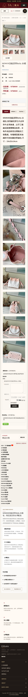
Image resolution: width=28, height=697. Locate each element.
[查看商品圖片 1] (5, 52)
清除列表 (18, 443)
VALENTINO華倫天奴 (6, 481)
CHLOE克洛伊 (4, 479)
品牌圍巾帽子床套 (5, 459)
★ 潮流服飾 (4, 450)
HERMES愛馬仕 (5, 476)
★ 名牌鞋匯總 (4, 452)
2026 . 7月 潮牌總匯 (6, 445)
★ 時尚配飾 (4, 447)
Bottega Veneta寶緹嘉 (6, 487)
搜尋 (5, 11)
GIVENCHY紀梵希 (5, 503)
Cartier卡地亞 (4, 499)
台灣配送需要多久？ (9, 579)
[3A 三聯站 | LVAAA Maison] (10, 5)
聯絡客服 (3, 656)
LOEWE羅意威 (4, 470)
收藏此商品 (15, 104)
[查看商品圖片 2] (11, 52)
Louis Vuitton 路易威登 (14, 81)
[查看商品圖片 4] (22, 52)
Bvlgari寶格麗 (4, 492)
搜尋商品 (4, 674)
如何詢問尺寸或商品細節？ (11, 583)
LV (20, 17)
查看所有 (24, 443)
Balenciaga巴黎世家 (6, 501)
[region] (14, 52)
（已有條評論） (11, 415)
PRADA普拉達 (4, 494)
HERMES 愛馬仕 (6, 668)
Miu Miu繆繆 (4, 496)
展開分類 (22, 437)
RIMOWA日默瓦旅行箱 (6, 483)
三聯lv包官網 (14, 17)
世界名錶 (3, 461)
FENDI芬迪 (4, 467)
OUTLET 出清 (5, 671)
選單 (24, 5)
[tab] (6, 111)
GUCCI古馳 (4, 474)
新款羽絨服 (4, 456)
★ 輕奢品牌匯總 (5, 454)
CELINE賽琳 (4, 490)
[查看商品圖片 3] (17, 52)
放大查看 (8, 58)
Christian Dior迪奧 (6, 463)
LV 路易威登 (5, 665)
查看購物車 (17, 11)
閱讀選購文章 (17, 589)
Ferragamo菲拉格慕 (6, 485)
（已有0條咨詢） (12, 370)
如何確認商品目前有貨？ (10, 575)
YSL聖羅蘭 (3, 465)
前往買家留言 (7, 589)
